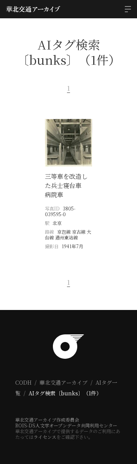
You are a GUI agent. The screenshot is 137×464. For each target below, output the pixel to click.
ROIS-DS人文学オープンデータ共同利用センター (66, 425)
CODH (23, 382)
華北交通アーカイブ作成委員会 (47, 419)
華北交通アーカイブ (64, 382)
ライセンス (44, 436)
